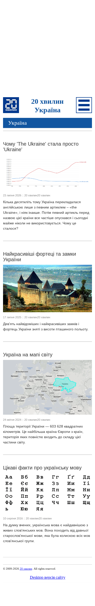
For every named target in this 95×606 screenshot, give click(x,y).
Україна (17, 123)
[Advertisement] (47, 49)
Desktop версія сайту (47, 577)
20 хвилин (26, 568)
